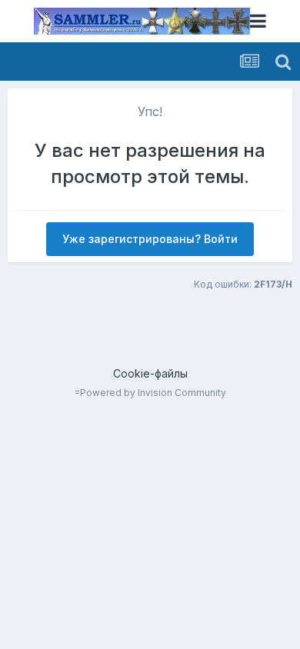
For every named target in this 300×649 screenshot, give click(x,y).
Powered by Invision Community (153, 392)
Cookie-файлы (150, 373)
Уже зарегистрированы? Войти (150, 238)
